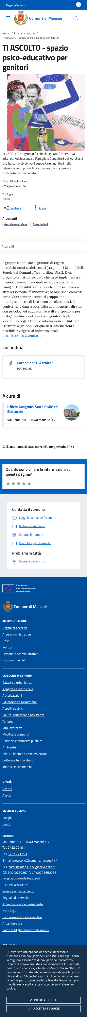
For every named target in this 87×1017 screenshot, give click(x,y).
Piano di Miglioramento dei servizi (25, 930)
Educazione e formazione (19, 701)
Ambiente (9, 747)
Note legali (9, 910)
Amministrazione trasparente (22, 904)
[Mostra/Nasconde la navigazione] (8, 17)
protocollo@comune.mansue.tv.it (34, 860)
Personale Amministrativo (20, 653)
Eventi (6, 824)
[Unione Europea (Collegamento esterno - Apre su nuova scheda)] (43, 589)
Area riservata (12, 923)
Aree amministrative (16, 634)
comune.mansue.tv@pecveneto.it (32, 866)
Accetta (46, 1008)
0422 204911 (17, 847)
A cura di (8, 246)
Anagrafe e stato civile (17, 689)
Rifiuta (46, 1000)
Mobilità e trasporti (15, 734)
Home (6, 33)
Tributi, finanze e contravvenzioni (25, 753)
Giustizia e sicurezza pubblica (22, 740)
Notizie (31, 33)
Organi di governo (14, 627)
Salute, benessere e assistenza (23, 714)
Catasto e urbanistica (17, 682)
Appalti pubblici (12, 708)
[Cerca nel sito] (76, 18)
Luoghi (7, 817)
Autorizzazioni (12, 695)
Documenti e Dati (14, 660)
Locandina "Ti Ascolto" (35, 363)
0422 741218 (17, 853)
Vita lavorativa (12, 727)
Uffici (6, 640)
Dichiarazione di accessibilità (22, 917)
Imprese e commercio (17, 766)
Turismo (7, 721)
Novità (18, 33)
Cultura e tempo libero (17, 760)
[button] (15, 5)
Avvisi (6, 795)
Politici (7, 647)
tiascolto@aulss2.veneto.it (21, 336)
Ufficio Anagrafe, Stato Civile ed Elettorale (32, 409)
